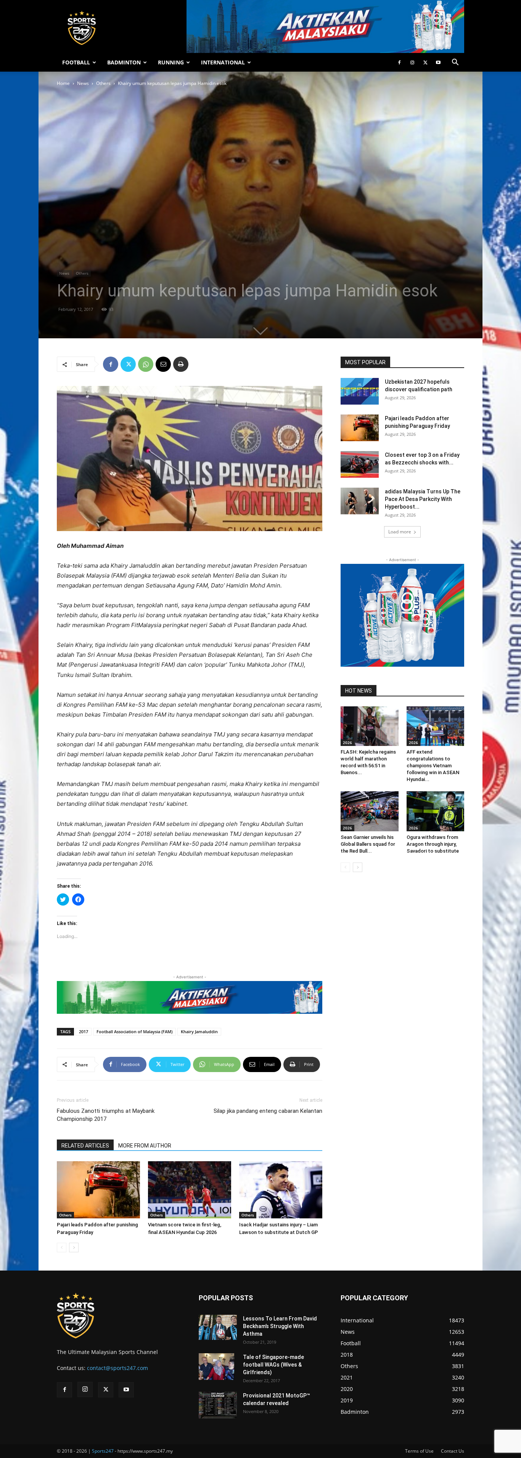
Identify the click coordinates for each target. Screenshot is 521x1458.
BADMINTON (124, 62)
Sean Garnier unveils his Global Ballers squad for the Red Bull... (368, 844)
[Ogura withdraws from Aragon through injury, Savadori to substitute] (436, 811)
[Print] (180, 364)
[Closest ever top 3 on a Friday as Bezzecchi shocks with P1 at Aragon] (360, 464)
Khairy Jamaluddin (199, 1031)
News (83, 83)
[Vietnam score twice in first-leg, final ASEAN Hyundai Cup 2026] (189, 1189)
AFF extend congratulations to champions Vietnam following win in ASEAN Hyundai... (433, 765)
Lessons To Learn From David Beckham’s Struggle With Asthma (280, 1326)
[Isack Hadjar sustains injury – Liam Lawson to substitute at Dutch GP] (280, 1189)
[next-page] (74, 1247)
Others (103, 83)
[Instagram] (412, 62)
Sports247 (103, 1451)
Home (63, 83)
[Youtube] (438, 62)
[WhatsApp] (145, 364)
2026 (347, 742)
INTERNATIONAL (223, 62)
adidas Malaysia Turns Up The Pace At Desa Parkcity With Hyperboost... (422, 499)
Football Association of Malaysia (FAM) (134, 1031)
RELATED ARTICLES (85, 1146)
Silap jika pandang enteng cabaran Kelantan (268, 1111)
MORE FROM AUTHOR (144, 1146)
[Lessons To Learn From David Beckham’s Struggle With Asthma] (218, 1327)
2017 (83, 1031)
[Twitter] (425, 62)
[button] (455, 63)
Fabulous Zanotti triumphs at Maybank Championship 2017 (105, 1115)
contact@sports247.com (117, 1368)
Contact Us (452, 1451)
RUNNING (171, 62)
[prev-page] (61, 1247)
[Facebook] (399, 62)
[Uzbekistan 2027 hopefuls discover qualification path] (360, 391)
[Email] (163, 364)
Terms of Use (419, 1451)
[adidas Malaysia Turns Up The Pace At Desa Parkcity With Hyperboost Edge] (360, 501)
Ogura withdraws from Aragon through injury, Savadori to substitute (433, 844)
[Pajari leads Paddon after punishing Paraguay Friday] (98, 1189)
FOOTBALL (76, 62)
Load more (399, 531)
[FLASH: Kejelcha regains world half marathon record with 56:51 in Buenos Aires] (370, 726)
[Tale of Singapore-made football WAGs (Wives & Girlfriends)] (216, 1366)
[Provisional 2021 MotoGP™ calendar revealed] (218, 1405)
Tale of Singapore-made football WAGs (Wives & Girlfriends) (273, 1364)
